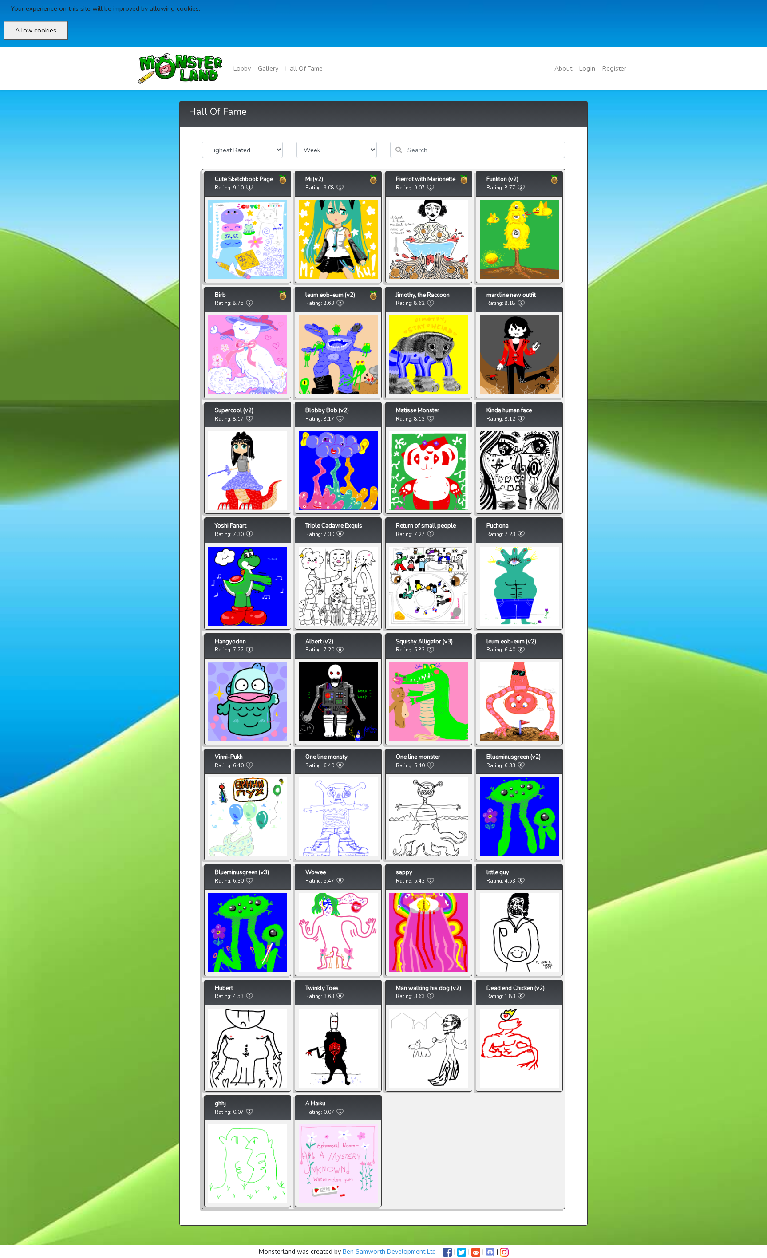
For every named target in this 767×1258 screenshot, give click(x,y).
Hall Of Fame (304, 68)
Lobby (242, 68)
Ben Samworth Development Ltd (389, 1251)
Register (614, 68)
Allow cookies (35, 30)
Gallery (268, 68)
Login (587, 68)
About (563, 68)
